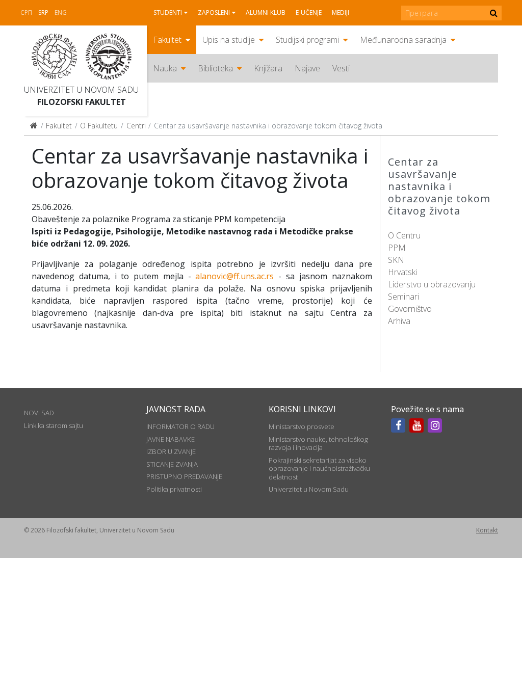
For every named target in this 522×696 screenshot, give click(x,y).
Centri (136, 125)
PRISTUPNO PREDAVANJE (184, 476)
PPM (397, 247)
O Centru (404, 235)
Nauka (165, 68)
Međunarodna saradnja (403, 39)
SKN (396, 259)
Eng (61, 12)
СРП (26, 12)
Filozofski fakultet (81, 102)
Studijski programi (307, 39)
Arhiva (399, 321)
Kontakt (487, 530)
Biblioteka (215, 68)
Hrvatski (402, 272)
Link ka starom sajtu (53, 425)
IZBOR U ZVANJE (171, 451)
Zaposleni (214, 12)
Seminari (403, 296)
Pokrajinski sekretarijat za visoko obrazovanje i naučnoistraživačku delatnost (319, 468)
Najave (307, 68)
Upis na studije (228, 39)
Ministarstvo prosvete (301, 426)
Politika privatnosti (174, 489)
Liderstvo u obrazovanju (432, 284)
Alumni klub (265, 12)
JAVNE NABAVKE (170, 439)
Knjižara (268, 68)
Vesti (341, 68)
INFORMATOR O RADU (180, 426)
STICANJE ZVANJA (172, 464)
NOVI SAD (39, 412)
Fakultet (167, 39)
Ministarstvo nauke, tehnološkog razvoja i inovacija (318, 443)
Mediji (340, 12)
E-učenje (309, 12)
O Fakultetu (99, 125)
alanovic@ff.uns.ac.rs (234, 276)
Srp (43, 12)
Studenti (167, 12)
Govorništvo (410, 308)
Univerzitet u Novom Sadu (81, 89)
